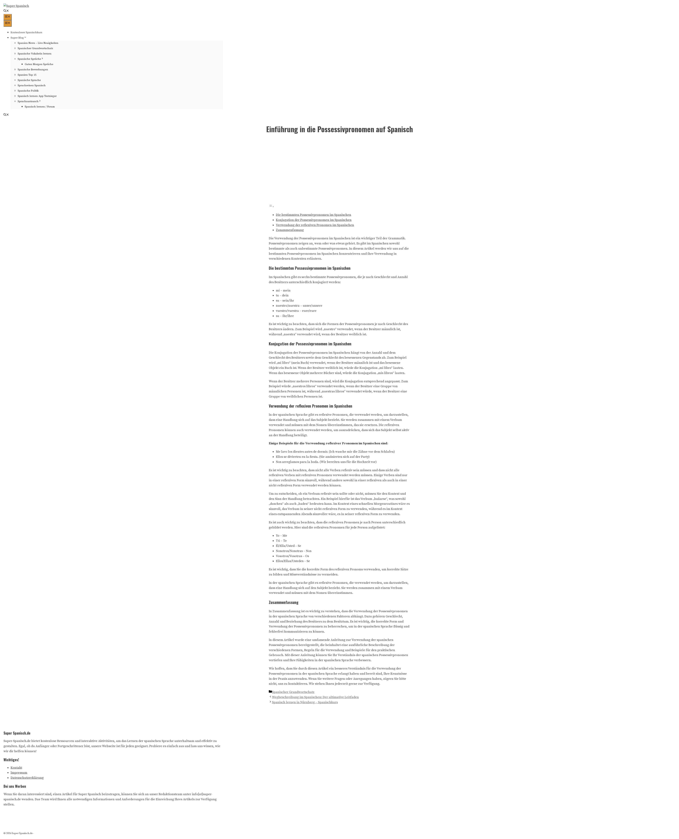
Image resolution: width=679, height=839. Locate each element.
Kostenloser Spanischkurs (26, 32)
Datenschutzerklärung (27, 778)
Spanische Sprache (29, 80)
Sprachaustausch (28, 101)
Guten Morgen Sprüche (39, 64)
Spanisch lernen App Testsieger (37, 96)
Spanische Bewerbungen (33, 69)
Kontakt (16, 768)
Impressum (19, 773)
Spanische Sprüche (29, 59)
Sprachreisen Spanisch (32, 85)
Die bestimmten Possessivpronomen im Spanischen (313, 215)
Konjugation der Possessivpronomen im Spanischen (314, 220)
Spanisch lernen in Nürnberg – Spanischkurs (305, 702)
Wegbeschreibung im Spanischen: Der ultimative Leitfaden (315, 697)
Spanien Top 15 (27, 75)
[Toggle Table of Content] (271, 206)
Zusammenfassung (290, 230)
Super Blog (17, 37)
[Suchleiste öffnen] (6, 11)
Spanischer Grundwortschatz (35, 48)
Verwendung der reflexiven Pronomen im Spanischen (315, 225)
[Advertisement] (339, 171)
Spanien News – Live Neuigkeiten (38, 43)
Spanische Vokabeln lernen (34, 53)
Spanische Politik (28, 90)
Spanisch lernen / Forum (40, 106)
